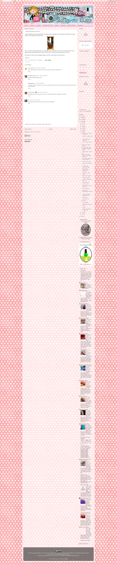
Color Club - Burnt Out (88, 398)
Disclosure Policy (47, 25)
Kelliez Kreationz (37, 553)
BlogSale (80, 25)
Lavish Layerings (85, 318)
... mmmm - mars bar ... (86, 161)
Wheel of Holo (71, 25)
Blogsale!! (83, 475)
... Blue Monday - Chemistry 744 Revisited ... (85, 170)
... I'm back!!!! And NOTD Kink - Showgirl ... (86, 159)
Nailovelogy (83, 282)
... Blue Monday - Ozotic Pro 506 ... (86, 186)
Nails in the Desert (85, 527)
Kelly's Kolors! (84, 474)
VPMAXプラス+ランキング (86, 439)
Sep (83, 128)
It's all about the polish (86, 364)
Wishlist (63, 25)
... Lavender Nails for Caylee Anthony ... (85, 195)
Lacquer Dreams (84, 409)
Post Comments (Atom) (36, 131)
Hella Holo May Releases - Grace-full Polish (89, 368)
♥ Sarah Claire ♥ (31, 92)
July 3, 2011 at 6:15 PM (42, 92)
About (32, 25)
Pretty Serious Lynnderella (88, 500)
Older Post (73, 129)
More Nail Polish (84, 303)
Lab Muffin (83, 270)
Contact (38, 25)
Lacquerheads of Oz (85, 512)
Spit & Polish (84, 396)
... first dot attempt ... (85, 188)
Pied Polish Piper (84, 484)
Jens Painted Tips (85, 423)
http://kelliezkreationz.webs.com (62, 554)
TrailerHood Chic (84, 333)
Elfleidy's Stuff (84, 380)
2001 (82, 216)
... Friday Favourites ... (86, 177)
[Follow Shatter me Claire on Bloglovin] (83, 73)
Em (28, 99)
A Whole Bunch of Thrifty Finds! (88, 462)
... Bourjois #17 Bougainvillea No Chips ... (86, 191)
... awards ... (84, 207)
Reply (29, 71)
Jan (83, 214)
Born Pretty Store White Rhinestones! (88, 411)
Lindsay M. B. (31, 67)
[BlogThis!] (46, 60)
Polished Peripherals (85, 498)
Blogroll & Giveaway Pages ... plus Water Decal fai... (86, 155)
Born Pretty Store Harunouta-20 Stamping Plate (88, 352)
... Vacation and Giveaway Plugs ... (85, 166)
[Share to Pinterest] (50, 60)
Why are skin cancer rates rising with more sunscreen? (86, 272)
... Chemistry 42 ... (85, 198)
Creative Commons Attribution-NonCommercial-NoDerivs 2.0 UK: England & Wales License (69, 553)
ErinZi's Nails (84, 349)
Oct (82, 126)
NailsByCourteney (32, 75)
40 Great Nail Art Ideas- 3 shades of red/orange (88, 383)
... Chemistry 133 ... (85, 183)
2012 (82, 119)
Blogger (66, 558)
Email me (81, 111)
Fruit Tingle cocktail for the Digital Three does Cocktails (89, 306)
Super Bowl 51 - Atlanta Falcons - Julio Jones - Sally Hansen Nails (89, 337)
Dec (83, 122)
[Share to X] (48, 60)
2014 (82, 116)
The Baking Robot (85, 446)
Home (26, 25)
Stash (56, 25)
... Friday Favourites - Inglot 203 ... (86, 140)
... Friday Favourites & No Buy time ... (86, 209)
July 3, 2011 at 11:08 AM (40, 67)
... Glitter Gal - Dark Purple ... (85, 173)
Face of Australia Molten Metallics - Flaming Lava (86, 148)
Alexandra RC (84, 290)
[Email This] (45, 60)
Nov (83, 124)
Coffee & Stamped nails (88, 284)
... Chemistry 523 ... (85, 182)
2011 (82, 121)
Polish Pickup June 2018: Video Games (88, 320)
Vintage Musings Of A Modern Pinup (86, 460)
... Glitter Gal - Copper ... (86, 175)
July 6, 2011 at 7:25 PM (35, 99)
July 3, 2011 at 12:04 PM (42, 75)
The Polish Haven (85, 543)
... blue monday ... (85, 202)
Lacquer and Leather (85, 540)
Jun (83, 212)
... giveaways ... (84, 197)
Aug (83, 130)
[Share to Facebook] (49, 60)
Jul (82, 131)
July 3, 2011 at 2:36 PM (39, 83)
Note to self (83, 200)
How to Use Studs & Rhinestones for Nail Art (88, 515)
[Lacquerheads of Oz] (86, 265)
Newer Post (28, 129)
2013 (82, 117)
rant (29, 62)
